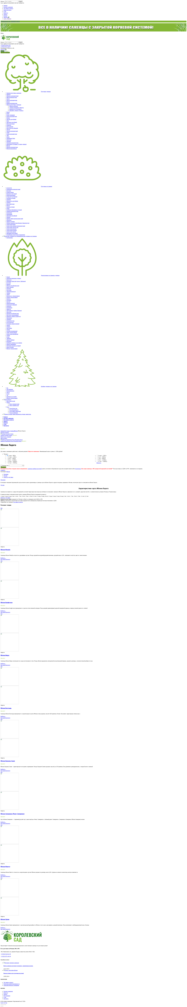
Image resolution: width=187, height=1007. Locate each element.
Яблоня (16, 431)
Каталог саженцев (8, 991)
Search (20, 1)
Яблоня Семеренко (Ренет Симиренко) (12, 814)
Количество (5, 465)
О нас (5, 997)
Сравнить (3, 470)
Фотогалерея (7, 995)
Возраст (6, 454)
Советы (5, 994)
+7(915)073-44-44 (15, 21)
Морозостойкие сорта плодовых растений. (14, 973)
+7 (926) (5, 45)
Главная (2, 431)
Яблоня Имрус (5, 655)
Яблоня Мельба (5, 550)
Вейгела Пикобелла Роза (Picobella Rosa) (11, 441)
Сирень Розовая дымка (6, 435)
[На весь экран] (4, 1004)
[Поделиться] (2, 1004)
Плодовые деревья (9, 431)
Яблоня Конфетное (6, 602)
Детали (5, 475)
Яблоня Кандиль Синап (8, 761)
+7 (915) (5, 46)
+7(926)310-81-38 (5, 21)
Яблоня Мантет (5, 866)
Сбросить (98, 463)
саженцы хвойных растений (35, 468)
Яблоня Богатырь (6, 708)
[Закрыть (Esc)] (1, 1004)
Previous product (5, 432)
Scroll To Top (4, 1002)
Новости (6, 993)
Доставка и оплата (18, 502)
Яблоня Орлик (5, 919)
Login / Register (7, 18)
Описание (6, 474)
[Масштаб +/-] (5, 1004)
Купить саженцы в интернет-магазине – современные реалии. (18, 966)
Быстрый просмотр (5, 559)
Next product (4, 438)
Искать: (2, 1)
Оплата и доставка (8, 477)
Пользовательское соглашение (11, 985)
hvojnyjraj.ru (78, 468)
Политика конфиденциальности (12, 984)
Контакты (6, 998)
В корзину (3, 467)
